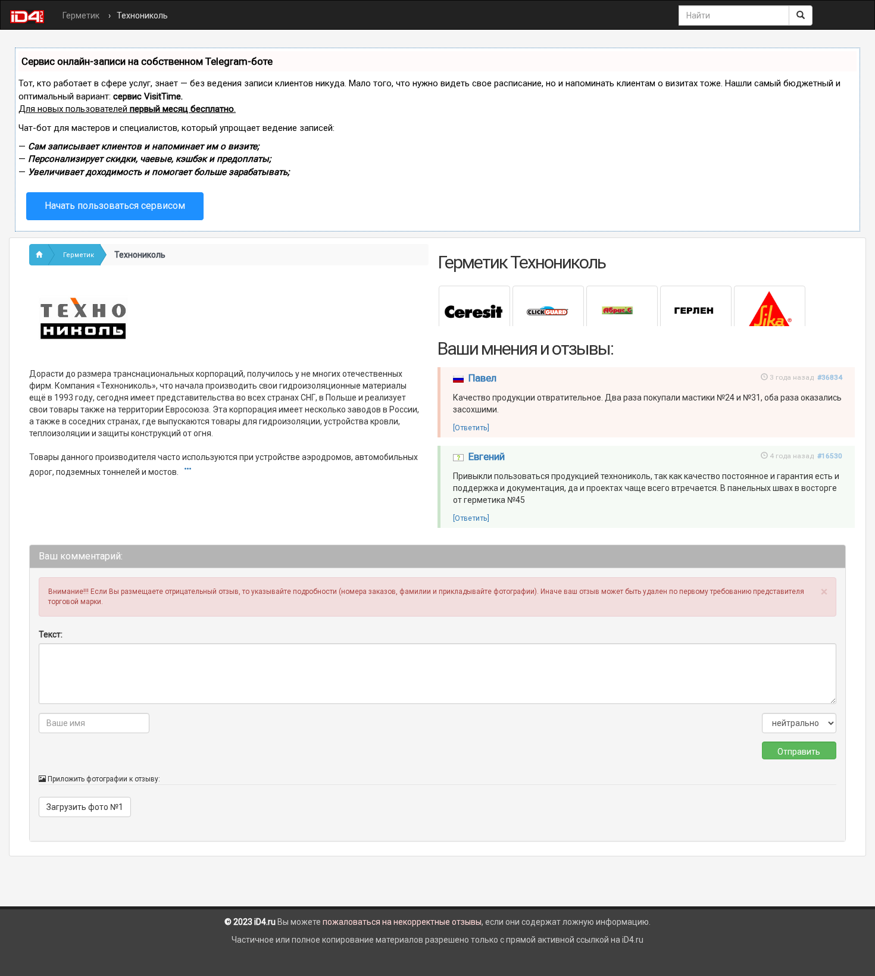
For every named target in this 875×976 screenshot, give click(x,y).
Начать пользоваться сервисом (115, 205)
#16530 (829, 456)
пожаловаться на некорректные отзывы (402, 922)
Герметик (80, 15)
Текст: (50, 634)
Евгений (486, 456)
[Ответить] (471, 427)
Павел (482, 378)
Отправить (798, 751)
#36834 (829, 377)
